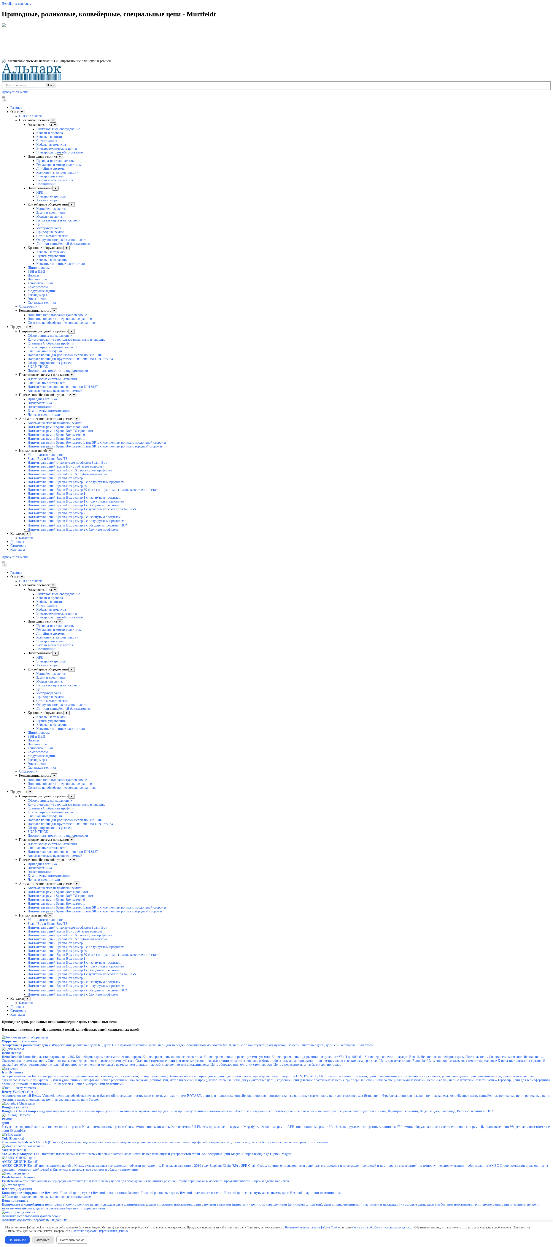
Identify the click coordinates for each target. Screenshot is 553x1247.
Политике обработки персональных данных (99, 1231)
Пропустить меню (15, 92)
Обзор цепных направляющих (50, 335)
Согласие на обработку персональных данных (62, 322)
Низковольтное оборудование (58, 129)
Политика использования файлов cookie (57, 315)
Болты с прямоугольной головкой (52, 347)
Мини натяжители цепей (46, 455)
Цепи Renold (11, 1053)
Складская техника (42, 302)
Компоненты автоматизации (57, 172)
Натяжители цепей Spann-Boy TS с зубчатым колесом (67, 474)
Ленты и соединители (44, 414)
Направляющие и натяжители (58, 220)
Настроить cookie (72, 1240)
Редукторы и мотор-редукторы (59, 164)
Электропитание (40, 407)
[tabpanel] (276, 1022)
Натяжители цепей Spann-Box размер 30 (57, 486)
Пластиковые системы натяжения (52, 379)
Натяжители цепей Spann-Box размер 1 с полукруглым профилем (76, 501)
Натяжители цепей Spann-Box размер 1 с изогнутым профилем (74, 497)
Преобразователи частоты (55, 161)
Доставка (17, 542)
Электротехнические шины (56, 148)
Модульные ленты (49, 216)
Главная (16, 107)
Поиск (51, 85)
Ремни (7, 1119)
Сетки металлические (52, 236)
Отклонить (43, 1240)
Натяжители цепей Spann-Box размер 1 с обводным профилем (73, 505)
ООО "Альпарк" (31, 116)
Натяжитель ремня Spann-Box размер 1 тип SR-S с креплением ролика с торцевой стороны (95, 446)
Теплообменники (40, 283)
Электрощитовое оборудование (59, 152)
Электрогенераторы (51, 196)
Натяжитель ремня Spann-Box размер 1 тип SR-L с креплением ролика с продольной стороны (97, 442)
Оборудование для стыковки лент (61, 240)
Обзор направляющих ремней (50, 363)
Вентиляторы (38, 279)
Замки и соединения (51, 212)
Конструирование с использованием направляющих (66, 339)
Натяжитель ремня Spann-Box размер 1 (56, 438)
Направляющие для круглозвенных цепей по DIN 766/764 (70, 359)
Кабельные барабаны (51, 260)
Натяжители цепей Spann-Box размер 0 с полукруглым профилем (76, 482)
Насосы (33, 275)
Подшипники (46, 184)
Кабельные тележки (51, 252)
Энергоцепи (37, 298)
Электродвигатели (50, 176)
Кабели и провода (49, 133)
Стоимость (18, 545)
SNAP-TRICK (38, 366)
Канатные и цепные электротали (60, 264)
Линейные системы (50, 168)
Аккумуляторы (47, 200)
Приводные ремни (50, 232)
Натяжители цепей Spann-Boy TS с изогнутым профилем (70, 470)
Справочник (28, 306)
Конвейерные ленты (51, 208)
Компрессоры (38, 287)
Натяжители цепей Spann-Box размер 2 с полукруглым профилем (76, 521)
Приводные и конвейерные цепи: (28, 1204)
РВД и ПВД (36, 271)
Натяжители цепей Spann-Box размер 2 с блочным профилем (73, 529)
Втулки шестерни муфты (54, 180)
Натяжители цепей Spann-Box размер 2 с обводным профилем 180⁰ (77, 525)
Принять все (17, 1240)
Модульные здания (42, 291)
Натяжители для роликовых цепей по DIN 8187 (63, 387)
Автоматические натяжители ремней (55, 390)
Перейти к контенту (16, 3)
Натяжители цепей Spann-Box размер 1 (56, 493)
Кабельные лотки (49, 137)
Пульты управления (50, 256)
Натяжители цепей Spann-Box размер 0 (56, 478)
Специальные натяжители (47, 383)
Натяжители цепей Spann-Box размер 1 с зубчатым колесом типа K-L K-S (82, 509)
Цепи (40, 224)
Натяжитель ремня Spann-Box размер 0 (56, 434)
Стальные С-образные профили (51, 343)
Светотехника (46, 140)
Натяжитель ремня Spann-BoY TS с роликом (60, 431)
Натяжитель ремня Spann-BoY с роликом (58, 427)
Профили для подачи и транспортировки (58, 370)
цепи (5, 1123)
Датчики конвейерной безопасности (63, 243)
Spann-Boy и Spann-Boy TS (47, 458)
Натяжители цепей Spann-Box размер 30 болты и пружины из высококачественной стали (93, 490)
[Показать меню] (3, 97)
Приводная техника (42, 399)
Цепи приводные (15, 1200)
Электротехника (40, 403)
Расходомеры (37, 295)
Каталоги (26, 538)
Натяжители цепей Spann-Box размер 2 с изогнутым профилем (74, 517)
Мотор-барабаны (48, 228)
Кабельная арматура (51, 144)
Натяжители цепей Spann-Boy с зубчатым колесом (65, 466)
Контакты (17, 549)
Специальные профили (45, 351)
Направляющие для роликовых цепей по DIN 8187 (65, 355)
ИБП (39, 192)
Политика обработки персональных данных (60, 319)
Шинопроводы (39, 267)
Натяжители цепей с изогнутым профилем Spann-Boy (67, 462)
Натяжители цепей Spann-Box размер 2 (56, 513)
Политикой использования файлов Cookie (312, 1227)
